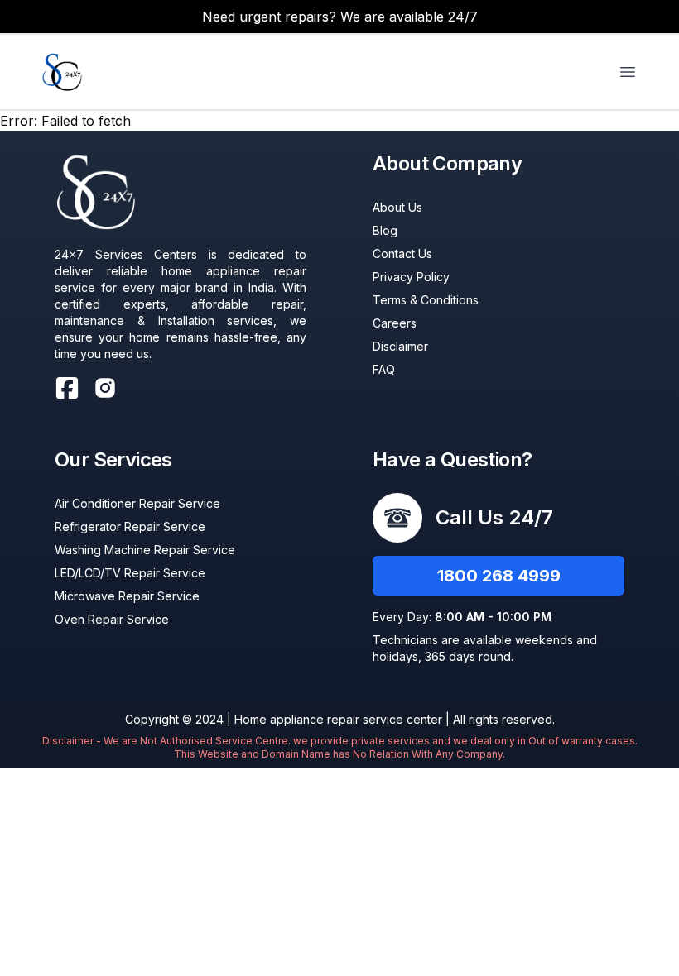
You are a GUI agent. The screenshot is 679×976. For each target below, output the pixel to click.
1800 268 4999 (499, 576)
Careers (395, 323)
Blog (385, 230)
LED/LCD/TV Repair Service (130, 573)
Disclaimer (400, 346)
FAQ (384, 369)
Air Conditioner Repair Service (137, 503)
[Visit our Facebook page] (67, 388)
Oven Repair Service (112, 619)
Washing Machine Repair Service (145, 550)
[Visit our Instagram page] (105, 388)
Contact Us (402, 253)
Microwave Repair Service (127, 596)
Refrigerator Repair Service (130, 526)
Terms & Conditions (426, 300)
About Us (397, 207)
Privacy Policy (411, 277)
